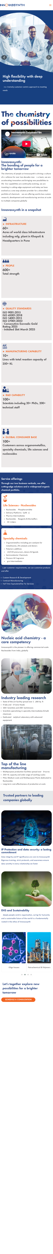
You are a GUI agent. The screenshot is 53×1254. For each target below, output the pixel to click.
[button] (21, 974)
